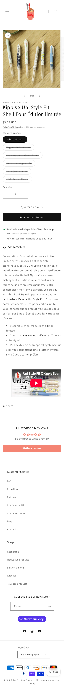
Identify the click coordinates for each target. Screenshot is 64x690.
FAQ (9, 481)
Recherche (13, 551)
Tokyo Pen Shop (18, 680)
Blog (9, 521)
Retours (11, 497)
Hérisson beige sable (20, 164)
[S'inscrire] (50, 606)
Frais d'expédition (10, 127)
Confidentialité (15, 505)
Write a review (32, 448)
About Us (12, 529)
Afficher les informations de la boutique (30, 238)
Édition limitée (15, 567)
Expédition (13, 489)
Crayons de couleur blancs (24, 156)
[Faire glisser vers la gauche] (24, 96)
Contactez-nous (16, 513)
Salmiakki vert (15, 139)
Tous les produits (17, 583)
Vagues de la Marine (20, 148)
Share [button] (9, 405)
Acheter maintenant (32, 217)
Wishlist (11, 575)
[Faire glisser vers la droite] (40, 96)
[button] (7, 11)
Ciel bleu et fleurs (19, 180)
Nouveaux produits (18, 559)
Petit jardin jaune (18, 172)
